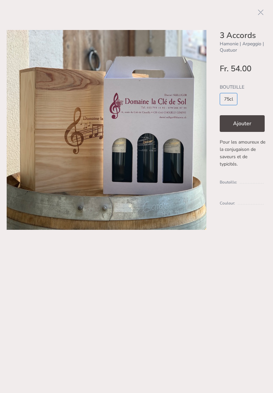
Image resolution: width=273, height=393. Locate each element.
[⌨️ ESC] (260, 12)
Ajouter (242, 123)
